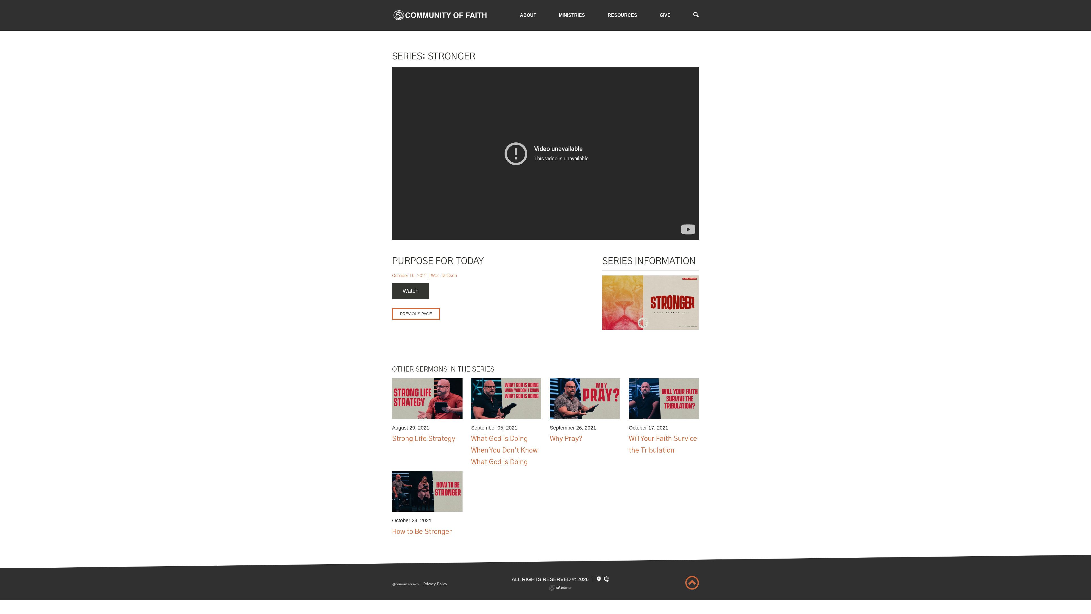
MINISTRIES (572, 15)
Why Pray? (566, 438)
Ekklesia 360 (560, 588)
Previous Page (416, 314)
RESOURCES (622, 15)
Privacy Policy (435, 584)
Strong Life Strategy (423, 438)
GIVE (665, 15)
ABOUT (528, 15)
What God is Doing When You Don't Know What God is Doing (504, 450)
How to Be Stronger (422, 531)
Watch (411, 291)
